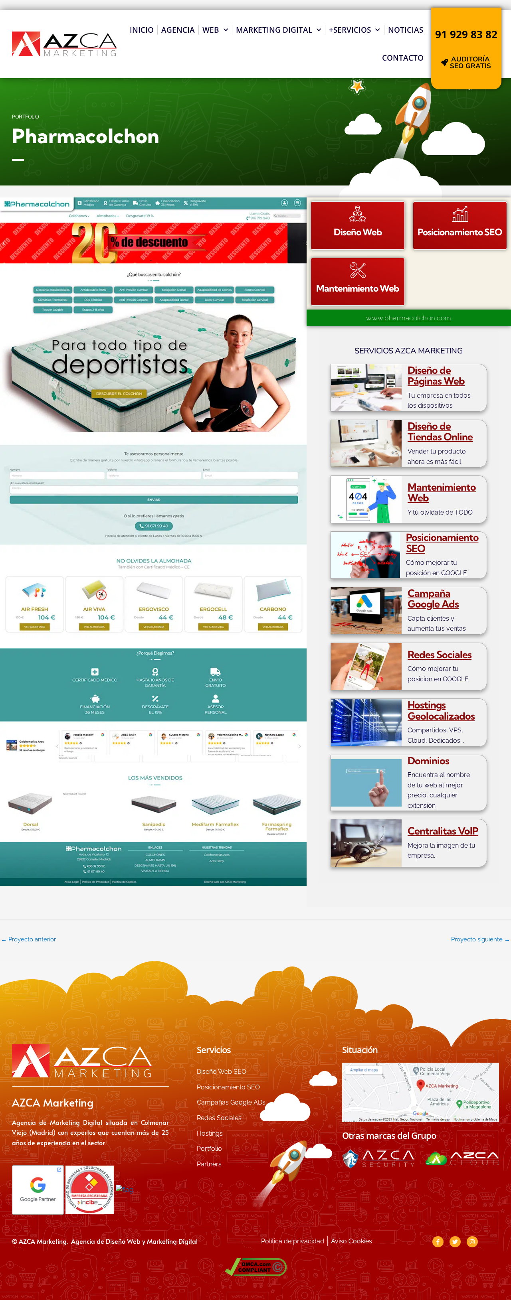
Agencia (178, 30)
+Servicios (350, 30)
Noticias (405, 30)
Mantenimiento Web (442, 492)
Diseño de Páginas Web (436, 375)
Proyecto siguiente (480, 939)
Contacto (403, 58)
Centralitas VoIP (443, 831)
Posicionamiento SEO (442, 542)
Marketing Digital (274, 30)
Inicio (142, 30)
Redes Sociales (439, 654)
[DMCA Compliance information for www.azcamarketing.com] (255, 1267)
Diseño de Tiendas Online (440, 431)
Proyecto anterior (28, 939)
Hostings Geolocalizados (441, 710)
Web (210, 30)
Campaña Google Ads (433, 598)
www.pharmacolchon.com (408, 318)
